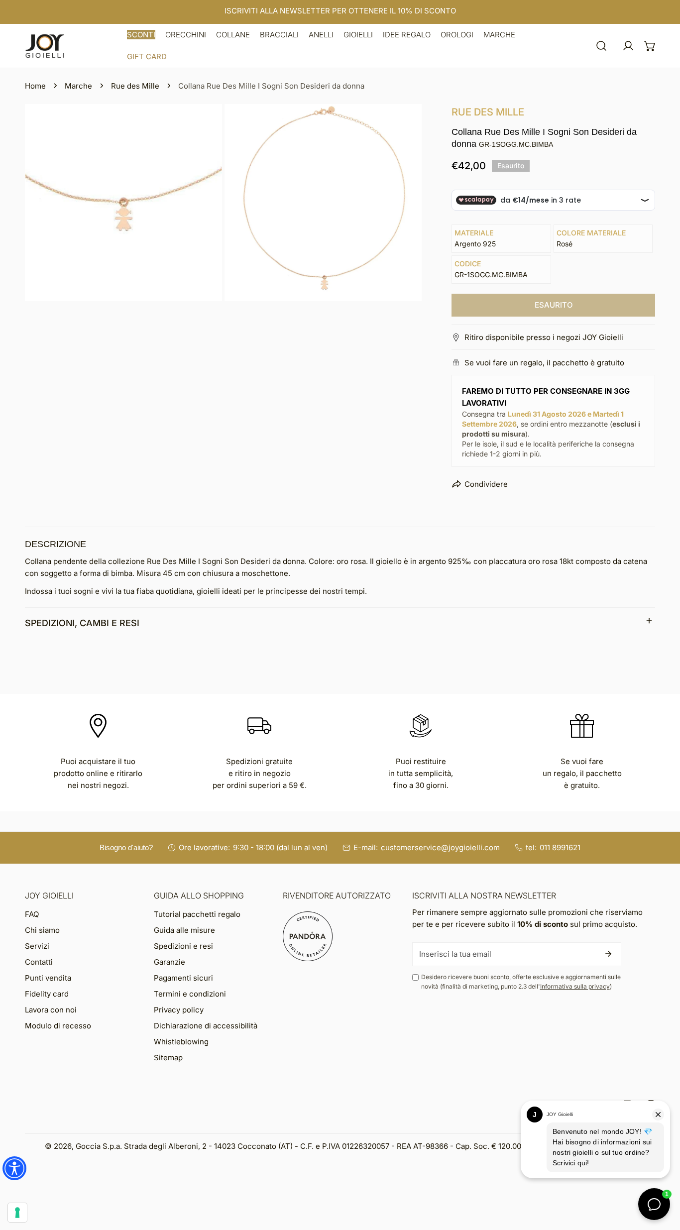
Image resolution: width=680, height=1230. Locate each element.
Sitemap (168, 1057)
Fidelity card (47, 994)
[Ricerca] (601, 46)
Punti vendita (48, 978)
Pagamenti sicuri (183, 978)
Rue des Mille (135, 86)
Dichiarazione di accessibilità (205, 1025)
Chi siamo (42, 930)
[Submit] (608, 953)
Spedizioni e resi (183, 946)
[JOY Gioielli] (45, 46)
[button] (141, 35)
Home (35, 86)
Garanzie (169, 962)
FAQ (32, 914)
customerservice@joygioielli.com (440, 847)
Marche (78, 86)
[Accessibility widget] (14, 1168)
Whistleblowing (181, 1041)
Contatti (39, 962)
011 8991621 (560, 847)
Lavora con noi (51, 1009)
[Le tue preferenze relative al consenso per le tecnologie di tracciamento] (17, 1212)
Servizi (37, 946)
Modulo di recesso (58, 1025)
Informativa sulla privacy (575, 986)
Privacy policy (179, 1009)
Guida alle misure (184, 930)
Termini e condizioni (190, 994)
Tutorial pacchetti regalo (197, 914)
